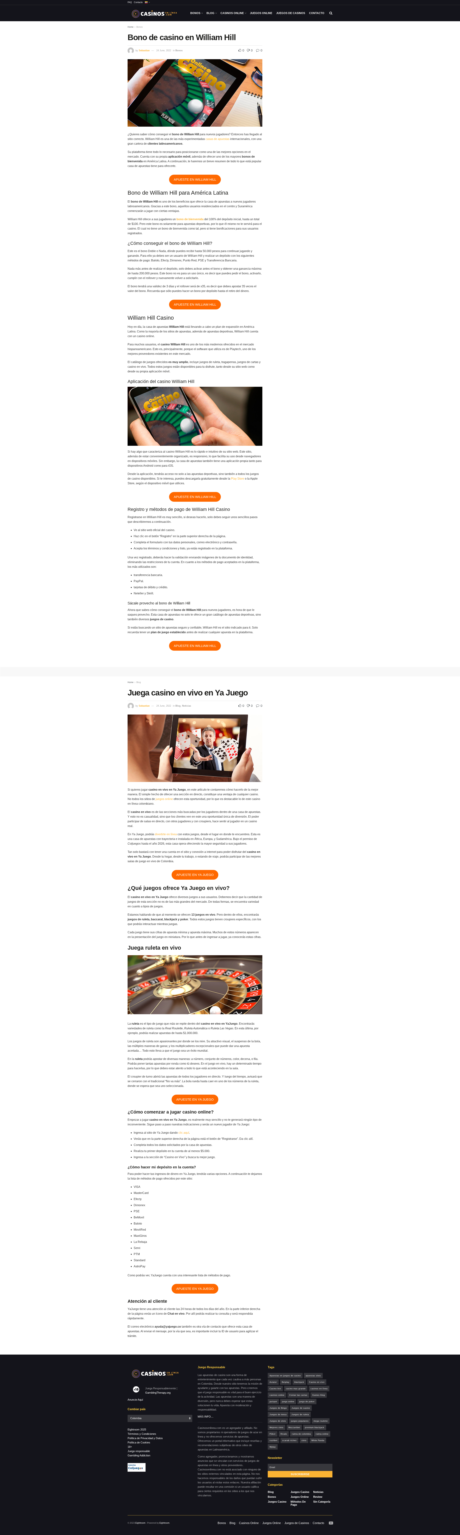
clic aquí (183, 1132)
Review (317, 1496)
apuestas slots (313, 1376)
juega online (288, 1401)
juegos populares (300, 1421)
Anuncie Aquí (135, 1399)
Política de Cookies (139, 1442)
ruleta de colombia (301, 1434)
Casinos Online (232, 13)
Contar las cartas (298, 1395)
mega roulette (321, 1421)
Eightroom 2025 (137, 1429)
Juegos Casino (277, 1501)
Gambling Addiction (139, 1455)
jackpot (273, 1401)
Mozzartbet (294, 1427)
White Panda (317, 1440)
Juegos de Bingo (278, 1408)
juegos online (164, 799)
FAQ (130, 2)
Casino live (275, 1388)
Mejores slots (277, 1427)
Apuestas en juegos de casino (285, 1376)
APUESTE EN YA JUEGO (195, 875)
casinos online (277, 1395)
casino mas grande (296, 1388)
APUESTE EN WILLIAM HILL (195, 179)
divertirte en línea (166, 834)
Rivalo (283, 1434)
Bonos (195, 13)
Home (131, 27)
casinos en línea (319, 1388)
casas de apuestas (217, 138)
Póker (273, 1434)
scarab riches (289, 1440)
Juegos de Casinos (290, 13)
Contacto (138, 2)
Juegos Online (261, 13)
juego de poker (307, 1401)
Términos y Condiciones (142, 1433)
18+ (130, 1446)
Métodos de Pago (298, 1503)
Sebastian (144, 50)
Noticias (186, 705)
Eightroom (140, 1523)
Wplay (273, 1447)
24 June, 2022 (163, 50)
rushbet (273, 1440)
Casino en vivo (317, 1382)
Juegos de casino (301, 1408)
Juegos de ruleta (300, 1414)
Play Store (237, 478)
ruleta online (322, 1434)
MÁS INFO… (205, 1416)
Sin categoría (321, 1501)
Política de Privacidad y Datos (145, 1438)
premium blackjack (314, 1427)
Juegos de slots (278, 1421)
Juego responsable (139, 1451)
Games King (318, 1395)
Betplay (285, 1382)
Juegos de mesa (278, 1414)
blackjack (299, 1382)
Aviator (273, 1382)
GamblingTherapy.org (158, 1392)
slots (304, 1440)
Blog (210, 13)
